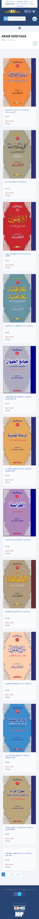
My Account (10, 1)
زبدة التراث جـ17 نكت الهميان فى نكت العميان (19, 326)
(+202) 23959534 (21, 4)
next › (12, 874)
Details (7, 124)
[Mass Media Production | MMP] (19, 914)
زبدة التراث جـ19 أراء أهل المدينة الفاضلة (17, 611)
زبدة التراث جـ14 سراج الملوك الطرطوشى (18, 683)
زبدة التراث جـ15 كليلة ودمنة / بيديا (16, 182)
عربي (31, 1)
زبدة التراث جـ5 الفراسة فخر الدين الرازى (18, 540)
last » (19, 874)
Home (3, 40)
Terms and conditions (19, 903)
